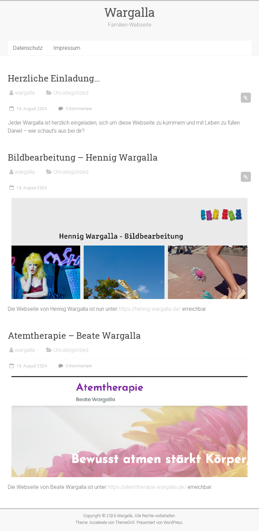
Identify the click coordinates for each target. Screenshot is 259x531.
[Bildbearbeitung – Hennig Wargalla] (129, 201)
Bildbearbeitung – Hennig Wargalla (83, 157)
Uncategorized (71, 93)
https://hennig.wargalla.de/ (150, 309)
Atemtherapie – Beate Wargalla (74, 335)
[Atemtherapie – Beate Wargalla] (129, 379)
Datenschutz (27, 48)
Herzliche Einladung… (54, 78)
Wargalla (129, 12)
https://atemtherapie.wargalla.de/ (147, 487)
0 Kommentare (78, 108)
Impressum (66, 48)
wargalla (25, 93)
